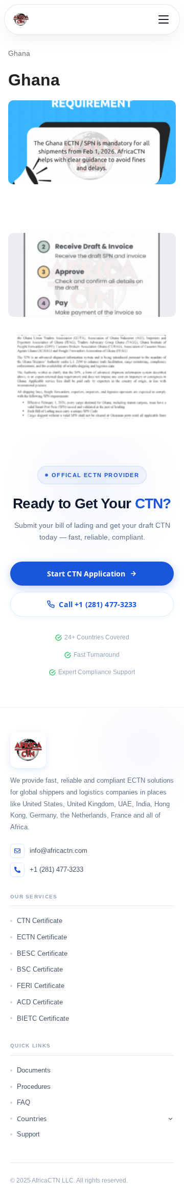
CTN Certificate (39, 921)
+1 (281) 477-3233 (56, 869)
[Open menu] (163, 19)
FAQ (23, 1102)
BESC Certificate (42, 953)
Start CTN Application (86, 573)
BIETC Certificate (43, 1018)
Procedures (34, 1086)
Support (28, 1134)
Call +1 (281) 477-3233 (97, 604)
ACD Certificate (40, 1002)
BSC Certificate (40, 969)
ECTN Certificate (42, 937)
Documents (34, 1070)
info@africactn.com (58, 850)
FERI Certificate (40, 986)
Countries (32, 1118)
